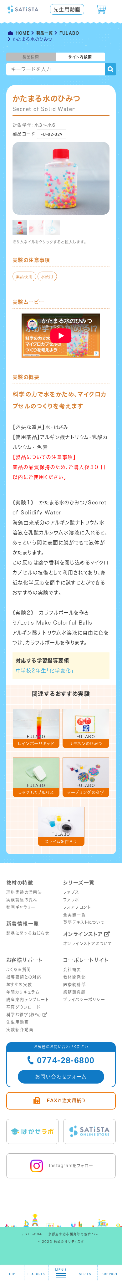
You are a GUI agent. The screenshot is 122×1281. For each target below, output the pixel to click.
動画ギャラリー (21, 907)
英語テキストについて (84, 922)
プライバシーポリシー (84, 1000)
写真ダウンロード (23, 1007)
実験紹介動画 (19, 1030)
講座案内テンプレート (27, 1000)
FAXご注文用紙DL (68, 1100)
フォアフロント (77, 907)
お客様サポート (24, 959)
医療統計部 (74, 984)
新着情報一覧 (22, 923)
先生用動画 (67, 9)
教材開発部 (74, 977)
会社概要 (72, 969)
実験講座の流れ (22, 900)
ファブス (71, 892)
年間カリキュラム (22, 992)
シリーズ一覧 (78, 882)
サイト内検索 (80, 57)
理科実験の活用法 (24, 892)
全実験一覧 (74, 915)
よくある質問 (18, 969)
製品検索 (31, 57)
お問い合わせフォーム (61, 1076)
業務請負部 (74, 992)
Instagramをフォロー (71, 1166)
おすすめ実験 (19, 984)
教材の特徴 (19, 882)
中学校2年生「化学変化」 (45, 670)
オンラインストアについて (87, 944)
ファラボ (71, 900)
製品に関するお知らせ (27, 933)
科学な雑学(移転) (24, 1015)
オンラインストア (83, 934)
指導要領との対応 (23, 977)
